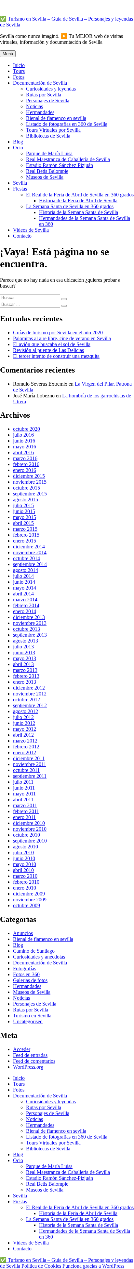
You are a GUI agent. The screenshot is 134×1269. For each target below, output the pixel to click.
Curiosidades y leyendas (51, 89)
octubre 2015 (26, 488)
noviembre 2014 (30, 552)
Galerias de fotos (30, 980)
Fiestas (20, 189)
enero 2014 (24, 611)
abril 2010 (23, 870)
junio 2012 (24, 723)
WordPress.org (28, 1067)
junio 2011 (24, 788)
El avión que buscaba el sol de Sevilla (51, 344)
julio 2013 (23, 646)
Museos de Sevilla (44, 177)
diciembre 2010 (29, 823)
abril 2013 (23, 664)
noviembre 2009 (30, 899)
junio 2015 (24, 511)
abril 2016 (23, 452)
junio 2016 (24, 440)
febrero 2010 (26, 882)
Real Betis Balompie (47, 171)
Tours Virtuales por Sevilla (53, 130)
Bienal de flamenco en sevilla (56, 118)
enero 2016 (24, 470)
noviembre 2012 (30, 693)
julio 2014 (23, 576)
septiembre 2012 (30, 705)
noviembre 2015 (30, 482)
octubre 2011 (26, 770)
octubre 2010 (26, 835)
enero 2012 (24, 752)
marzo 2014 (25, 599)
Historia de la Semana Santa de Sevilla (78, 212)
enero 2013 (24, 682)
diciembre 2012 (29, 688)
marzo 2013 (25, 670)
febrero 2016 (26, 464)
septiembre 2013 (30, 635)
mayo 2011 (24, 793)
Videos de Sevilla (31, 230)
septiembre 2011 (30, 776)
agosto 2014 (25, 570)
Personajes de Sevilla (47, 100)
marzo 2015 (25, 529)
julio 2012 (23, 717)
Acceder (21, 1049)
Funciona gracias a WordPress (93, 1266)
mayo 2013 (24, 658)
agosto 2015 (25, 499)
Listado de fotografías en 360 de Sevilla (66, 124)
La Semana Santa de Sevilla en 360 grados (70, 206)
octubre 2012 (26, 699)
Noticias (34, 106)
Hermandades (40, 112)
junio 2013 (24, 652)
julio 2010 (23, 852)
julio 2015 (23, 505)
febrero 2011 (26, 811)
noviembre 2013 (30, 623)
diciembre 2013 (29, 617)
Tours (19, 71)
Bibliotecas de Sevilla (48, 136)
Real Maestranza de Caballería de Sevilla (68, 159)
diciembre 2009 (29, 893)
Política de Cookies (41, 1266)
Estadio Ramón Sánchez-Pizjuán (59, 165)
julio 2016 (23, 435)
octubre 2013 (26, 629)
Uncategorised (28, 1021)
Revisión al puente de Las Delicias (48, 350)
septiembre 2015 (30, 493)
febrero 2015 (26, 535)
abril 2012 (23, 735)
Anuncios (23, 933)
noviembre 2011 (29, 764)
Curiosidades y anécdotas (39, 957)
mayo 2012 (24, 729)
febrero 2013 (26, 676)
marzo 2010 (25, 876)
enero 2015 (24, 540)
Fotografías (24, 968)
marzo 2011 (25, 805)
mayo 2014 (24, 588)
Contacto (22, 236)
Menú (8, 53)
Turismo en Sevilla (32, 1015)
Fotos (18, 77)
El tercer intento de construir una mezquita (56, 356)
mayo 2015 (24, 517)
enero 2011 (24, 817)
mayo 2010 (24, 864)
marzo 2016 (25, 458)
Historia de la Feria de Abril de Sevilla (78, 200)
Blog (18, 141)
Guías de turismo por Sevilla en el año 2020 (58, 332)
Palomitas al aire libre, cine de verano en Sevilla (62, 338)
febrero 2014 (26, 605)
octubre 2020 (26, 429)
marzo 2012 (25, 740)
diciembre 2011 (29, 758)
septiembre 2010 (30, 840)
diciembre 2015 (29, 476)
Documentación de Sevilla (40, 83)
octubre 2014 (26, 558)
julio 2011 (23, 782)
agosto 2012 (25, 711)
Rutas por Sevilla (43, 94)
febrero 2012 (26, 746)
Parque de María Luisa (49, 153)
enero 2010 (24, 888)
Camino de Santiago (34, 951)
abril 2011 (23, 799)
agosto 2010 (25, 846)
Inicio (19, 65)
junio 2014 (24, 582)
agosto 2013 (25, 640)
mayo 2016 (24, 446)
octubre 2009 (26, 905)
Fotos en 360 (26, 974)
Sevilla (20, 183)
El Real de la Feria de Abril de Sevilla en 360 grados (80, 194)
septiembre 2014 (30, 564)
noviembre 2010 (30, 829)
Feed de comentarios (34, 1061)
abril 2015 (23, 523)
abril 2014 (23, 593)
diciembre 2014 (29, 546)
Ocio (18, 147)
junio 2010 (24, 858)
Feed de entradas (30, 1055)
